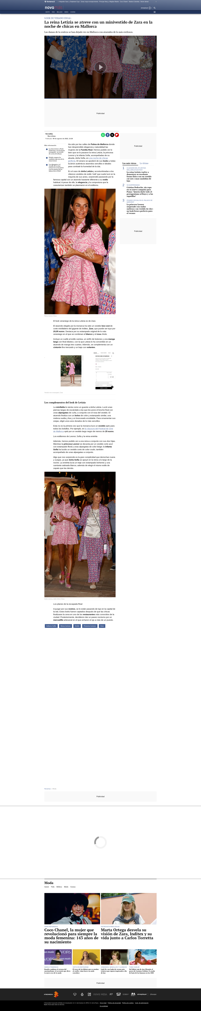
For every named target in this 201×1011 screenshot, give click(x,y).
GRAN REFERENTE (51, 926)
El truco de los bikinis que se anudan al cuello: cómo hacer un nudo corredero (86, 971)
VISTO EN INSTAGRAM (80, 967)
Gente (47, 12)
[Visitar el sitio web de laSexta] (82, 994)
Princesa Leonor (90, 626)
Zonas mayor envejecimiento (89, 1)
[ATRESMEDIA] (51, 994)
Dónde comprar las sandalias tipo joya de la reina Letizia (56, 159)
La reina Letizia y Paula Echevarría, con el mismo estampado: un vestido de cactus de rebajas (57, 151)
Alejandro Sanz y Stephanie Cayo (69, 1)
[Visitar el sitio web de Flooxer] (153, 994)
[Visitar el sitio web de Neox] (89, 994)
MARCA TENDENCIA (51, 967)
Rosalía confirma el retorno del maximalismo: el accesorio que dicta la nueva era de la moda (57, 971)
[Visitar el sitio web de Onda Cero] (118, 994)
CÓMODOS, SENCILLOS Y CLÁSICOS (114, 967)
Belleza (59, 12)
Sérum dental (144, 1)
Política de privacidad (114, 1003)
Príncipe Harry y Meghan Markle (109, 1)
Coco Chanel (124, 1)
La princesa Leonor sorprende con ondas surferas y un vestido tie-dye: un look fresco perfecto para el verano (140, 208)
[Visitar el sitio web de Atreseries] (111, 994)
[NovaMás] (60, 7)
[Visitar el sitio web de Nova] (97, 994)
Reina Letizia (65, 626)
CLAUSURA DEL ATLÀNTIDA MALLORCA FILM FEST (136, 169)
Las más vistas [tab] (129, 163)
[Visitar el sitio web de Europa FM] (126, 994)
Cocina (72, 12)
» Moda (53, 789)
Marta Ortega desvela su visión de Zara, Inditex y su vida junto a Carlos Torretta (127, 934)
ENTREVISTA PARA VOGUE (110, 926)
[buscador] (154, 8)
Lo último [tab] (144, 163)
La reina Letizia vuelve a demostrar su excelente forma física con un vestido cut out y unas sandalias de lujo (139, 176)
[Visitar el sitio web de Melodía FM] (133, 994)
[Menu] (154, 12)
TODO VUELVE (134, 967)
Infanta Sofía (51, 626)
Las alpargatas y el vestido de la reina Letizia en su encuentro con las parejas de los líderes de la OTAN (56, 168)
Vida (53, 12)
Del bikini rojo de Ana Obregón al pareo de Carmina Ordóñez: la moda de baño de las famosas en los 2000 (142, 971)
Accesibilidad (104, 1006)
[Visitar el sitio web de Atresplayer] (143, 994)
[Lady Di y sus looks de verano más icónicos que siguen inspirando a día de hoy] (114, 957)
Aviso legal (103, 1003)
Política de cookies (128, 1003)
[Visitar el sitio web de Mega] (104, 994)
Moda (66, 12)
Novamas (47, 789)
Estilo (77, 626)
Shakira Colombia (134, 1)
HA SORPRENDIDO (133, 185)
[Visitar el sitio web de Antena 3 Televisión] (75, 994)
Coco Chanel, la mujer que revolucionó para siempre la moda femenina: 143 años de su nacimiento (71, 936)
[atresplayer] (145, 8)
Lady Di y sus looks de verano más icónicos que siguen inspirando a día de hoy (114, 971)
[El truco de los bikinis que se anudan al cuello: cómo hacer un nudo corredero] (86, 957)
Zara (102, 626)
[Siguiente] (156, 1)
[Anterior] (58, 1)
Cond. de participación (141, 1003)
